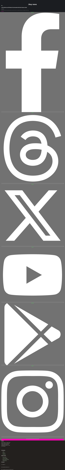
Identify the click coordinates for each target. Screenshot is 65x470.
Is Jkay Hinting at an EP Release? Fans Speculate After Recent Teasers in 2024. (14, 7)
